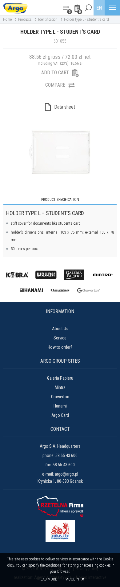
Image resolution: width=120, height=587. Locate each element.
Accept (73, 579)
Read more (47, 579)
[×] (88, 7)
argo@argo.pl (66, 474)
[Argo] (15, 7)
